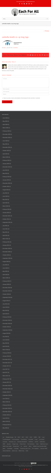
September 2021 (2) (7, 222)
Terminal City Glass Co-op (25, 448)
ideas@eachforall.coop (30, 1)
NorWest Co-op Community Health (39, 446)
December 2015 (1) (7, 408)
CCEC (31, 437)
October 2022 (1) (7, 186)
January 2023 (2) (7, 180)
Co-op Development (6, 439)
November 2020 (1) (7, 251)
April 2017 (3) (6, 372)
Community (5, 441)
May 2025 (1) (6, 144)
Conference (31, 441)
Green (37, 443)
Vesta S (4, 47)
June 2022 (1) (6, 196)
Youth (27, 450)
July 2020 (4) (6, 264)
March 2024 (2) (6, 157)
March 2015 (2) (6, 421)
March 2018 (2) (6, 349)
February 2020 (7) (7, 281)
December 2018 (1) (7, 320)
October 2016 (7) (7, 392)
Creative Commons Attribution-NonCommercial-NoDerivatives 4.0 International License (29, 465)
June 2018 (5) (6, 339)
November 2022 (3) (7, 183)
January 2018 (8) (7, 356)
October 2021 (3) (7, 219)
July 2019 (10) (6, 304)
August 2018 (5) (6, 333)
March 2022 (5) (6, 206)
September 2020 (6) (7, 258)
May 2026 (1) (6, 121)
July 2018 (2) (6, 336)
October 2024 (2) (7, 150)
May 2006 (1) (6, 428)
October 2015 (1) (7, 414)
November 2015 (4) (7, 411)
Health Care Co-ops (44, 443)
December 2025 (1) (7, 134)
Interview (25, 446)
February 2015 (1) (7, 424)
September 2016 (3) (7, 395)
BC (15, 437)
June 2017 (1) (6, 369)
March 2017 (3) (6, 375)
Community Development (22, 441)
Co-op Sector (41, 439)
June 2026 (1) (6, 118)
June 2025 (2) (6, 140)
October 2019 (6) (7, 294)
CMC (39, 437)
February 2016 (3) (7, 405)
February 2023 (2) (7, 176)
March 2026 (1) (6, 127)
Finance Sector (23, 443)
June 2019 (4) (6, 307)
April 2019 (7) (6, 313)
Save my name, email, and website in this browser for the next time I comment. (22, 98)
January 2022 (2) (7, 212)
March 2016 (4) (6, 401)
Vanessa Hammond (6, 450)
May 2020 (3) (6, 271)
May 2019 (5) (6, 310)
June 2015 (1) (6, 418)
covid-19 (36, 441)
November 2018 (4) (7, 323)
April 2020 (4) (6, 274)
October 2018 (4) (7, 326)
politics (4, 448)
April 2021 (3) (6, 235)
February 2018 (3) (7, 352)
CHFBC (35, 437)
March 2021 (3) (6, 238)
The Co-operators (35, 448)
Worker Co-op (21, 450)
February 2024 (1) (7, 160)
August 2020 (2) (6, 261)
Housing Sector (16, 446)
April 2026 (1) (6, 124)
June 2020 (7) (6, 268)
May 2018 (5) (6, 343)
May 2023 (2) (6, 173)
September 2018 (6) (7, 330)
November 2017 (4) (7, 362)
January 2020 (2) (7, 284)
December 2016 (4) (7, 385)
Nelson (30, 446)
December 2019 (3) (7, 287)
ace (3, 437)
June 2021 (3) (6, 228)
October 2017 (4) (7, 366)
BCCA (19, 437)
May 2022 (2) (6, 199)
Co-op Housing (24, 439)
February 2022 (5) (7, 209)
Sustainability (9, 448)
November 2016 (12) (7, 388)
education (9, 443)
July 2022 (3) (6, 193)
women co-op (14, 450)
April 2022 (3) (6, 202)
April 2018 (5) (6, 346)
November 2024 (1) (7, 147)
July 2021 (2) (6, 225)
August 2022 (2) (6, 189)
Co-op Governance (15, 439)
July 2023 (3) (6, 170)
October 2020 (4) (7, 255)
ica (21, 446)
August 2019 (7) (6, 300)
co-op (43, 437)
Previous (47, 30)
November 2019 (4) (7, 290)
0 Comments (15, 47)
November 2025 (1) (7, 137)
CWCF (4, 443)
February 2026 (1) (7, 131)
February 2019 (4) (7, 317)
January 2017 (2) (7, 382)
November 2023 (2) (7, 166)
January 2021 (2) (7, 245)
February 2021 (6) (7, 242)
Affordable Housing (9, 437)
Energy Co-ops (15, 443)
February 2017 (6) (7, 379)
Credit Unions (42, 441)
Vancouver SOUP (43, 448)
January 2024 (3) (7, 163)
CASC (27, 437)
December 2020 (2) (7, 248)
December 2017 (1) (7, 359)
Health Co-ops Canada (7, 446)
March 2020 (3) (6, 277)
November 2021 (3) (7, 215)
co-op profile (30, 439)
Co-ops (36, 439)
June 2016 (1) (6, 398)
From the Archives (30, 443)
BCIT (23, 437)
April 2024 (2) (6, 153)
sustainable (16, 448)
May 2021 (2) (6, 232)
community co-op (12, 441)
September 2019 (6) (7, 297)
